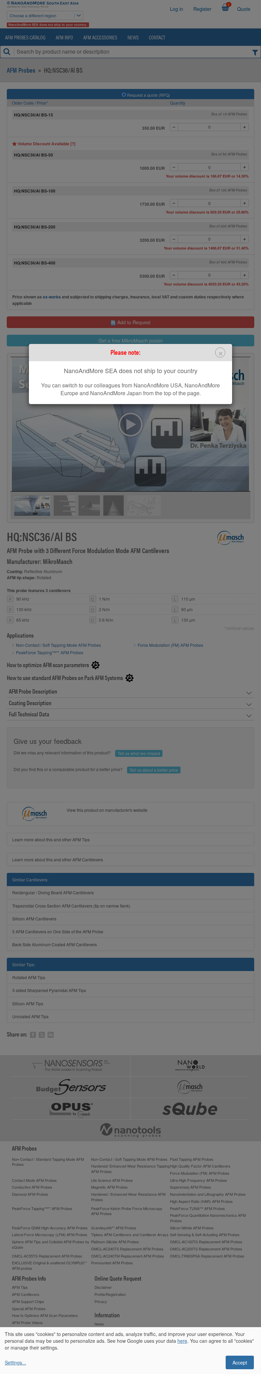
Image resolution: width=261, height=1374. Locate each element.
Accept (239, 1362)
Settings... (15, 1362)
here (182, 1340)
